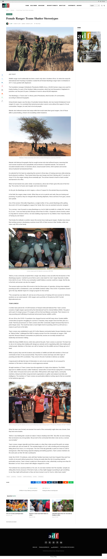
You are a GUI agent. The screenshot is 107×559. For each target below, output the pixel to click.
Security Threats (52, 5)
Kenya (8, 476)
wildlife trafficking (27, 476)
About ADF (62, 5)
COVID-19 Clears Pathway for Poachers (28, 490)
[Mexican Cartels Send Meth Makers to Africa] (40, 506)
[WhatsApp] (2, 97)
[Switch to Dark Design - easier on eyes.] (102, 5)
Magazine (41, 5)
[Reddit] (2, 93)
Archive (79, 5)
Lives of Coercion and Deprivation (14, 513)
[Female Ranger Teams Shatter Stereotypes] (40, 49)
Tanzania (19, 476)
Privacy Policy (53, 556)
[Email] (2, 89)
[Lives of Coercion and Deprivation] (17, 506)
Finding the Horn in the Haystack (50, 490)
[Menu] (3, 1)
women (35, 476)
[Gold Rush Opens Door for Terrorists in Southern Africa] (63, 506)
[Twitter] (2, 78)
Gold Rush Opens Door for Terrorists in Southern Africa (62, 514)
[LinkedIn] (2, 82)
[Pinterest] (2, 86)
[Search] (104, 5)
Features (9, 14)
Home (27, 5)
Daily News (33, 5)
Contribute (71, 5)
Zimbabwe (40, 476)
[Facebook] (2, 75)
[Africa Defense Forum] (5, 5)
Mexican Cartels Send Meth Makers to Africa (38, 514)
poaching (13, 476)
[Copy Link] (2, 101)
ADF (11, 23)
